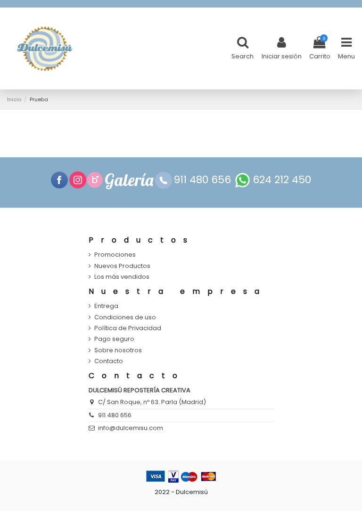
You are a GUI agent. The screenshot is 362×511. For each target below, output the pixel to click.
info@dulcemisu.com (130, 427)
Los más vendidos (121, 277)
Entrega (106, 306)
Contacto (108, 361)
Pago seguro (114, 339)
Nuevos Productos (122, 266)
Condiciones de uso (125, 317)
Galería (129, 180)
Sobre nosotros (118, 350)
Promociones (115, 255)
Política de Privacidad (127, 328)
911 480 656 (115, 415)
